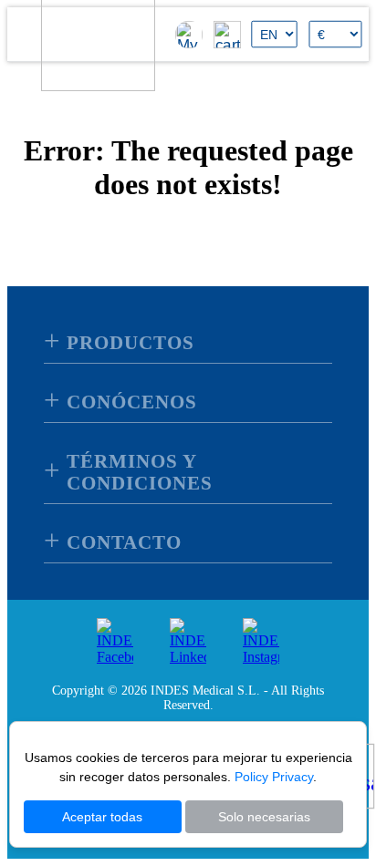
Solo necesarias (264, 816)
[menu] (26, 34)
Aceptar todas (102, 816)
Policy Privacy (274, 776)
